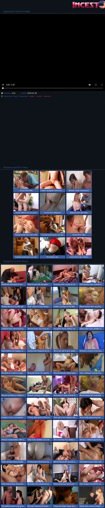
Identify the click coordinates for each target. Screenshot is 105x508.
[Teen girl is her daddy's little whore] (65, 407)
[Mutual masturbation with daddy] (13, 429)
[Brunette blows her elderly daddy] (39, 362)
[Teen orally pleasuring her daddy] (91, 407)
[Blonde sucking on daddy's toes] (39, 384)
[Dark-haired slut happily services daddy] (13, 340)
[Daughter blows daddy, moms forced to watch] (65, 318)
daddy (31, 96)
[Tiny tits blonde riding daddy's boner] (65, 362)
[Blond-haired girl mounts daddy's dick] (65, 451)
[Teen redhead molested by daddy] (91, 362)
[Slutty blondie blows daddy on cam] (13, 451)
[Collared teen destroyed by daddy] (13, 318)
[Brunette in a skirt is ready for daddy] (13, 362)
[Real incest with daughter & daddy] (39, 274)
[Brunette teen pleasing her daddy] (39, 473)
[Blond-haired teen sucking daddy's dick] (91, 296)
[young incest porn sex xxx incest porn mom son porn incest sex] (101, 4)
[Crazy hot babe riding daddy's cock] (65, 495)
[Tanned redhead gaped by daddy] (91, 429)
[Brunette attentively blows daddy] (39, 495)
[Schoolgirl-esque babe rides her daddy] (91, 451)
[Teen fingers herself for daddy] (91, 473)
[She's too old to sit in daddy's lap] (65, 340)
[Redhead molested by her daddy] (13, 274)
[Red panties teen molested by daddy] (91, 274)
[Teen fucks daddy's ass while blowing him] (39, 429)
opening (47, 96)
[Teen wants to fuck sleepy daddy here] (39, 296)
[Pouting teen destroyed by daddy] (39, 451)
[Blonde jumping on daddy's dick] (13, 384)
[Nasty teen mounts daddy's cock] (91, 495)
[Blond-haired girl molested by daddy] (91, 384)
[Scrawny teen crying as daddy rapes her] (65, 274)
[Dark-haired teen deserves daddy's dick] (13, 473)
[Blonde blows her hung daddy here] (39, 318)
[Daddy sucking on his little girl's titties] (65, 296)
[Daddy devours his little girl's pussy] (13, 296)
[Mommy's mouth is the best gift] (91, 340)
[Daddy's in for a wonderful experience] (13, 407)
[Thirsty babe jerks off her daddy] (39, 407)
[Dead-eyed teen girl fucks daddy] (65, 473)
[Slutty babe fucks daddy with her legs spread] (91, 318)
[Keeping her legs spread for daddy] (65, 384)
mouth (39, 96)
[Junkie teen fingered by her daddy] (39, 340)
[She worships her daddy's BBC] (65, 429)
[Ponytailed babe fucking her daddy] (13, 495)
